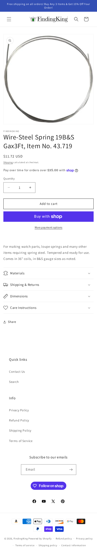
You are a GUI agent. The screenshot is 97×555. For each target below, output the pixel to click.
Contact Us (17, 372)
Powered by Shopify (40, 538)
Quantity (9, 178)
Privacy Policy (19, 410)
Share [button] (12, 322)
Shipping (8, 162)
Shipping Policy (20, 430)
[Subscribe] (71, 469)
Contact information (73, 545)
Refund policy (64, 538)
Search (14, 382)
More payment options (48, 227)
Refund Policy (19, 420)
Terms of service (24, 545)
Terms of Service (21, 441)
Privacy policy (84, 538)
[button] (9, 19)
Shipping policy (48, 545)
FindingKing (21, 538)
